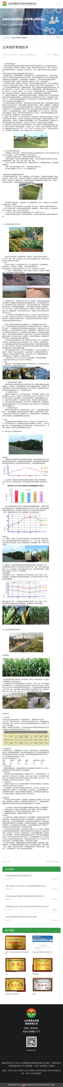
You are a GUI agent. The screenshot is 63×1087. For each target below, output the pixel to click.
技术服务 (18, 37)
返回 (57, 37)
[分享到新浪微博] (55, 55)
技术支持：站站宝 (49, 1085)
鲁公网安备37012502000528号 (34, 1085)
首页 (13, 37)
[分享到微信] (53, 55)
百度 (36, 1066)
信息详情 (23, 37)
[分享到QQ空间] (58, 55)
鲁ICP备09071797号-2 (15, 1085)
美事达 (52, 1066)
